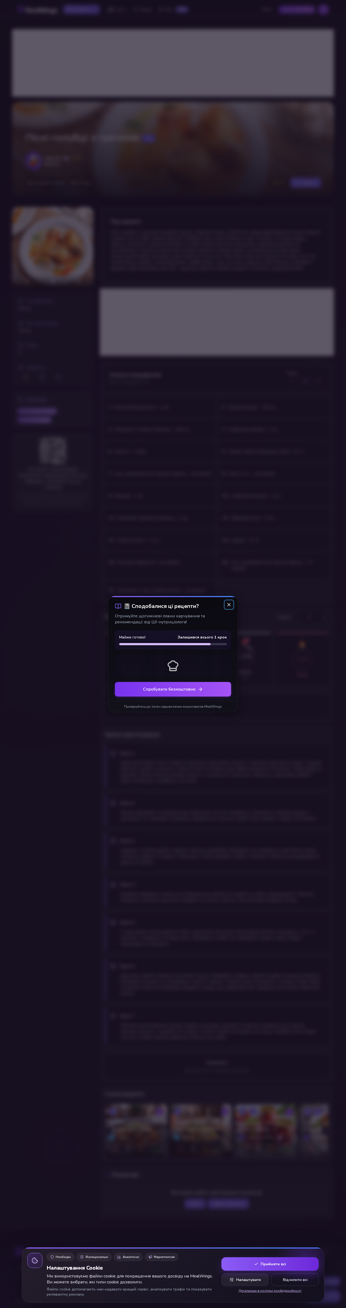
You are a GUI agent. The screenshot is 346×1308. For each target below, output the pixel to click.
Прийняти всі (273, 1264)
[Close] (229, 604)
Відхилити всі (295, 1279)
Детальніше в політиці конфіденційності (270, 1291)
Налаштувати (248, 1279)
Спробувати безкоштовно (169, 689)
